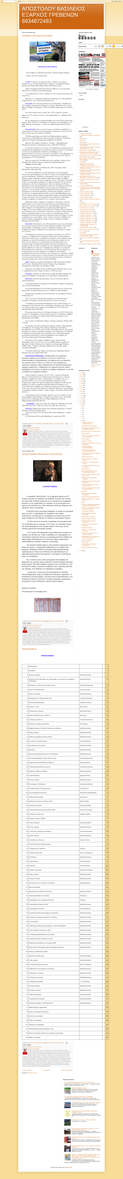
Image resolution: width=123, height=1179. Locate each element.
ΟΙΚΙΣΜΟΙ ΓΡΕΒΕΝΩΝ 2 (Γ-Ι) (87, 215)
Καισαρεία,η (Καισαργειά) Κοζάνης (37, 36)
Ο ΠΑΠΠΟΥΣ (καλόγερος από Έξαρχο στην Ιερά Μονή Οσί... (90, 436)
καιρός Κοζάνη (82, 46)
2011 (81, 375)
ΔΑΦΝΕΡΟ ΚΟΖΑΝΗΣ (86, 527)
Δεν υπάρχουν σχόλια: (59, 423)
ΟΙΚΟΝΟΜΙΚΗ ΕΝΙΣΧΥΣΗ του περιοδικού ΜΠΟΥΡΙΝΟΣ (88, 450)
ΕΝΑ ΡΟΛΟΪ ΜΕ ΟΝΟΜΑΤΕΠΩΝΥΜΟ (90, 497)
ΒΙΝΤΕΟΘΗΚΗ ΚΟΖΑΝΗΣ (86, 157)
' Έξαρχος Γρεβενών (85, 133)
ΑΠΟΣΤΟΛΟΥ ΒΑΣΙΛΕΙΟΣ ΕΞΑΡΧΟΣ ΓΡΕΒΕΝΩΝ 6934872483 (53, 15)
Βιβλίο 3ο (82, 142)
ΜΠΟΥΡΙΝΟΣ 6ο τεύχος (85, 207)
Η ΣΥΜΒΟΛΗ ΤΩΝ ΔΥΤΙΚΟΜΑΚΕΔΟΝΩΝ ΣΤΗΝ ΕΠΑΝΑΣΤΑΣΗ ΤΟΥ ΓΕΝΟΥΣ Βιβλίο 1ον (90, 189)
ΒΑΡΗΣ (83, 502)
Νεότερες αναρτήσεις (27, 1070)
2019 (81, 391)
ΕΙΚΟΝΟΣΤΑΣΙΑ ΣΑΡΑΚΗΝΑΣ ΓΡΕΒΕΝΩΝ (88, 521)
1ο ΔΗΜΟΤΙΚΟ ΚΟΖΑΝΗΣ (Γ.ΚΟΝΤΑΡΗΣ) (90, 135)
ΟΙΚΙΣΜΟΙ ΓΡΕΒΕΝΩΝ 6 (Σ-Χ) (87, 222)
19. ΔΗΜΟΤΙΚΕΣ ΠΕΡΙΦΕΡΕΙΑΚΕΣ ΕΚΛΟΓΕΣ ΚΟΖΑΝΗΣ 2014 (79, 1082)
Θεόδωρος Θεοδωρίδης (87, 456)
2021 (81, 395)
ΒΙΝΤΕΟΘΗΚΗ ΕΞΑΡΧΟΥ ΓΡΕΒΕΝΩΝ (89, 155)
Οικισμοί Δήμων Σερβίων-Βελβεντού (88, 229)
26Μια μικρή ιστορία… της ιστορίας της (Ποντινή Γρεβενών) (86, 1102)
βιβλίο (81, 140)
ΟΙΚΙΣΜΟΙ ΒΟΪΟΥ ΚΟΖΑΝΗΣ (87, 211)
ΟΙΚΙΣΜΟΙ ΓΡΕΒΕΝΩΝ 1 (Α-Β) (87, 213)
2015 (81, 383)
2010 (81, 372)
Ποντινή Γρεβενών (85, 469)
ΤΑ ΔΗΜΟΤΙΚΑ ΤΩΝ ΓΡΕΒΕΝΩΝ (89, 426)
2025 (81, 404)
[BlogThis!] (25, 426)
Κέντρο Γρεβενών (85, 439)
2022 (81, 398)
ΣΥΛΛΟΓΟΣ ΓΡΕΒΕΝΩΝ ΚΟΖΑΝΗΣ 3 (89, 244)
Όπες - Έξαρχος (84, 231)
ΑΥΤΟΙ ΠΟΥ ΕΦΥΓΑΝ (86, 441)
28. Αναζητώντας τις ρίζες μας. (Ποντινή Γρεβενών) (84, 1119)
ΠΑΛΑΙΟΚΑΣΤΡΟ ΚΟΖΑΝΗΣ (88, 516)
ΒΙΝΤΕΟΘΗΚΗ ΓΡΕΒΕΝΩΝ (86, 150)
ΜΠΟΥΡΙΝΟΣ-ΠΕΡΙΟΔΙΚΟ (86, 209)
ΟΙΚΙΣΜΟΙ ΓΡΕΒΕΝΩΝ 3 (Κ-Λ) (87, 217)
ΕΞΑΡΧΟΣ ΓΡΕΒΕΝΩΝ (85, 185)
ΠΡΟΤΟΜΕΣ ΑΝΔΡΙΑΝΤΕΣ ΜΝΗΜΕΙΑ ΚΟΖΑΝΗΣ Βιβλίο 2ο (89, 235)
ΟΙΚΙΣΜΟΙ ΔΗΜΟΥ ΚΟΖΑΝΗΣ (33, 427)
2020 (81, 393)
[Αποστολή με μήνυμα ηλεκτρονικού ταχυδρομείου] (23, 426)
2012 (81, 377)
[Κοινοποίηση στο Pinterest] (30, 426)
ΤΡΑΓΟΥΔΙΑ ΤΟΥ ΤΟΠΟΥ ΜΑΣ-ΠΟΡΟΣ (90, 431)
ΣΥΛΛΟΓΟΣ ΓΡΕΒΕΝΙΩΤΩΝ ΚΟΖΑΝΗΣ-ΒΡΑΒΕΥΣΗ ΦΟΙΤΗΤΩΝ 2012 (91, 505)
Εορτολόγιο (85, 127)
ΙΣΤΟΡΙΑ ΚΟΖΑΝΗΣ (84, 197)
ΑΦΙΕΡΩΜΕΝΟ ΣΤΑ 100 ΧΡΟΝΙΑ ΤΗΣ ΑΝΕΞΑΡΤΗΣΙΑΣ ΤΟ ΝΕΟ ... (90, 537)
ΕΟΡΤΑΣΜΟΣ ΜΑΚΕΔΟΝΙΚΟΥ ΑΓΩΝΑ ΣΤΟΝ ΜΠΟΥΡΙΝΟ (90, 488)
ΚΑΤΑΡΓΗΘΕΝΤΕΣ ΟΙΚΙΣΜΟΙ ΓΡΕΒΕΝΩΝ (90, 199)
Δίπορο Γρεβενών (85, 433)
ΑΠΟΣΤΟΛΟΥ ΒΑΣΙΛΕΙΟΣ (96, 254)
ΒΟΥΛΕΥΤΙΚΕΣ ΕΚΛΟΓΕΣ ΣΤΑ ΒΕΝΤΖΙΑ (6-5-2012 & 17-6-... (91, 454)
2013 (81, 379)
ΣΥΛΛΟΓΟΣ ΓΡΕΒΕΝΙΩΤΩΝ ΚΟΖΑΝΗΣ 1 (90, 237)
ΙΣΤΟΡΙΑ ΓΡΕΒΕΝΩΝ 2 (85, 193)
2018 (81, 389)
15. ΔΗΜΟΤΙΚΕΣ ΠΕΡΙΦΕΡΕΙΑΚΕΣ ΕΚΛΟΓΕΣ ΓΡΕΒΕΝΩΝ (78, 1096)
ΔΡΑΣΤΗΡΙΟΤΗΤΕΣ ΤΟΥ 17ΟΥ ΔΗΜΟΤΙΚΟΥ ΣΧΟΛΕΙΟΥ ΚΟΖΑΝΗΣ (88, 177)
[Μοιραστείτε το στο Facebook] (28, 426)
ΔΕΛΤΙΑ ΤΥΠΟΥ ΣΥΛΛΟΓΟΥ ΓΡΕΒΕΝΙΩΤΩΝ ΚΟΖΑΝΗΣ (86, 164)
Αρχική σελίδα (46, 1070)
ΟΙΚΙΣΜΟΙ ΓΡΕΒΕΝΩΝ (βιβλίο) (79, 1088)
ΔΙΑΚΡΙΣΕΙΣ (84, 491)
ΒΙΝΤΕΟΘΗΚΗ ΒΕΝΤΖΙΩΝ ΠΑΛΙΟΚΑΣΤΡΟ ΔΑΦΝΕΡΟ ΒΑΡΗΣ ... (90, 148)
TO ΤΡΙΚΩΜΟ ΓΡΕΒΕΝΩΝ (87, 511)
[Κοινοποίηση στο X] (27, 426)
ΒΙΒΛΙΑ (81, 138)
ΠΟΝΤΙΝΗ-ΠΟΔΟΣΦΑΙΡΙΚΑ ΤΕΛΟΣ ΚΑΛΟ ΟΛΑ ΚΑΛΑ (89, 485)
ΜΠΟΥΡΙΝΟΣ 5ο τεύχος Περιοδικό (33, 625)
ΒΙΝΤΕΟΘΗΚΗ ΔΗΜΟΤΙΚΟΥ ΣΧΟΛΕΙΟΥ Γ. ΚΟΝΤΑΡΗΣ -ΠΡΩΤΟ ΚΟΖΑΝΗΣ (90, 152)
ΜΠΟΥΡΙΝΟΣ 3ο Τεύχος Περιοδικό (88, 204)
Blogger (70, 1167)
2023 (81, 400)
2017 (81, 387)
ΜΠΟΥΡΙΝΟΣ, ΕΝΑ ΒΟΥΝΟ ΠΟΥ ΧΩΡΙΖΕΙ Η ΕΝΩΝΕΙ (89, 534)
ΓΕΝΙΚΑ (82, 162)
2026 (81, 550)
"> (79, 95)
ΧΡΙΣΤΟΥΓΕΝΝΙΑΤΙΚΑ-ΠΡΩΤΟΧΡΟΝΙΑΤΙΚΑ (87, 447)
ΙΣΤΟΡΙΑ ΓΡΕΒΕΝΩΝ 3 (85, 195)
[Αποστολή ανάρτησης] (66, 423)
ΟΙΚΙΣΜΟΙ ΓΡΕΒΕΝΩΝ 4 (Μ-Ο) (87, 218)
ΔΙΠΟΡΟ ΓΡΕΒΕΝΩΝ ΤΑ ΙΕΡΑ (88, 518)
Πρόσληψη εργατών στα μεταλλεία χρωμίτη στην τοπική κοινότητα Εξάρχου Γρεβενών (85, 1129)
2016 (81, 385)
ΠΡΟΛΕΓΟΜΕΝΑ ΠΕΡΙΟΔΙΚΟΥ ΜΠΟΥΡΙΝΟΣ (42, 454)
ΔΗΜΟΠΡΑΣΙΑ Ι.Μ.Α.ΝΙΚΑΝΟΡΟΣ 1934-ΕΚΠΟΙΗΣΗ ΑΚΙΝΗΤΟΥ (91, 428)
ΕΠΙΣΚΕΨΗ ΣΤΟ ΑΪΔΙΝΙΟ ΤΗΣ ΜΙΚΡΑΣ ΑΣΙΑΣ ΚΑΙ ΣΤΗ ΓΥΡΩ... (90, 508)
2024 (81, 402)
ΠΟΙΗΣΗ (82, 233)
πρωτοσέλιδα (89, 89)
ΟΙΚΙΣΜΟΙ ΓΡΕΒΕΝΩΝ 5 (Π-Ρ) (87, 220)
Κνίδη (81, 202)
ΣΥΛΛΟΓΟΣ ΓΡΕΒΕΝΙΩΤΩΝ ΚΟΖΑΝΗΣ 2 (90, 241)
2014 (81, 381)
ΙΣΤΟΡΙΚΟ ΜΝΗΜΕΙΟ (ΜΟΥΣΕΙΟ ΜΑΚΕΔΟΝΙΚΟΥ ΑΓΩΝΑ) (89, 471)
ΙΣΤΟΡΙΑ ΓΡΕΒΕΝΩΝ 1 (85, 192)
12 (82, 420)
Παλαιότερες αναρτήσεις (67, 1070)
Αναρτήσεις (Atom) (32, 1072)
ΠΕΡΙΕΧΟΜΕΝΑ (29, 649)
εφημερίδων (96, 89)
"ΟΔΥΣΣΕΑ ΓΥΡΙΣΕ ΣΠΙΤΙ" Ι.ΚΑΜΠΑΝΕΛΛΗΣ (87, 423)
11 (82, 418)
